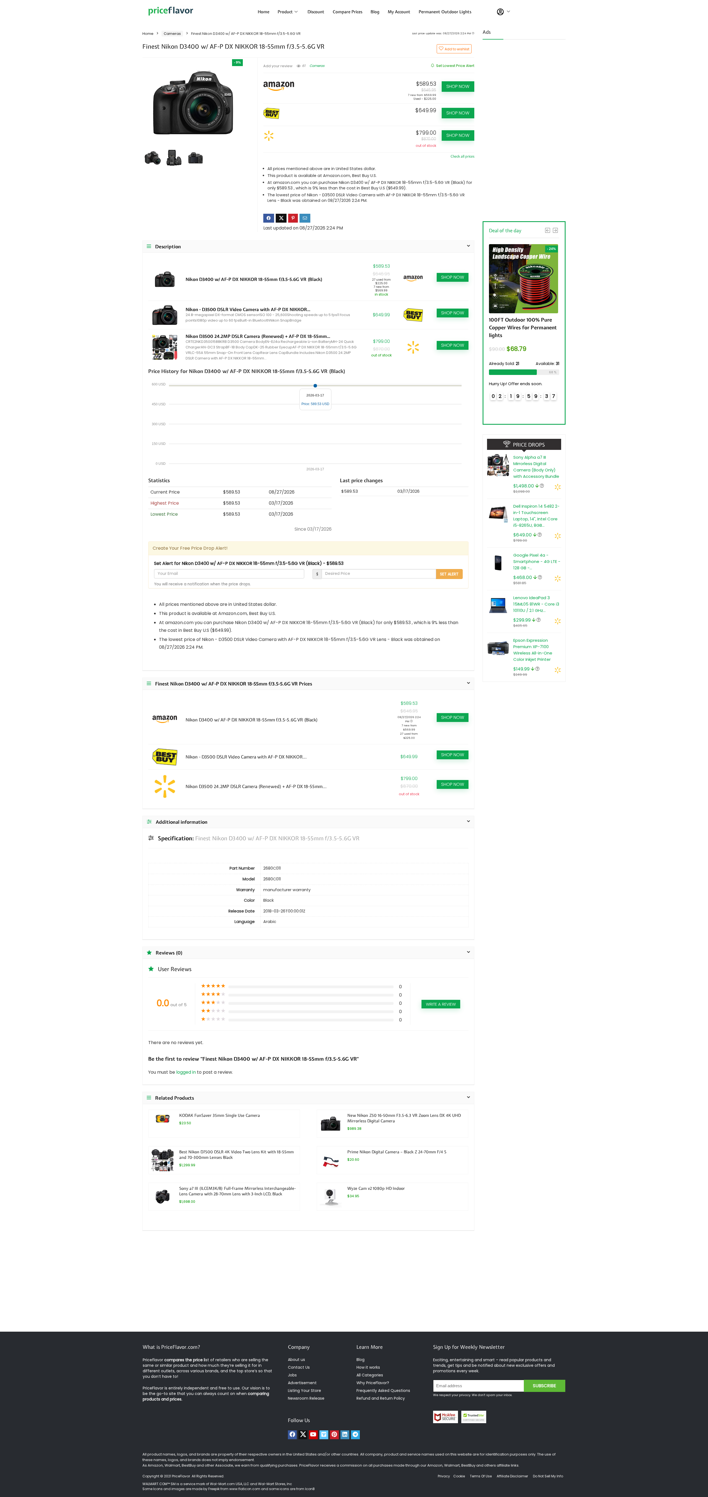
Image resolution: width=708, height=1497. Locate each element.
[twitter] (302, 1434)
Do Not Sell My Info (548, 1476)
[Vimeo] (323, 1434)
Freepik (214, 1488)
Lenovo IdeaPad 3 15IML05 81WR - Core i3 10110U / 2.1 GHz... (536, 604)
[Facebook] (292, 1434)
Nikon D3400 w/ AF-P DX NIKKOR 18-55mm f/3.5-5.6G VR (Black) (254, 279)
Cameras (172, 33)
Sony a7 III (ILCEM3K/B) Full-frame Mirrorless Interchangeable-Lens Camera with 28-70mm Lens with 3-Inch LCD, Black (237, 1191)
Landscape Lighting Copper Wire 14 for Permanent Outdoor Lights (521, 327)
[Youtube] (313, 1434)
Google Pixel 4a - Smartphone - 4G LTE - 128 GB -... (536, 561)
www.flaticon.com (244, 1488)
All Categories (369, 1375)
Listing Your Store (305, 1390)
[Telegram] (355, 1434)
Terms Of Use (481, 1476)
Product (285, 12)
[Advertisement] (524, 129)
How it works (368, 1367)
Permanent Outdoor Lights (445, 12)
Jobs (292, 1375)
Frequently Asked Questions (383, 1390)
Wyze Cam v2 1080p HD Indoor (376, 1188)
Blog (375, 12)
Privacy (444, 1476)
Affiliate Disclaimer (512, 1476)
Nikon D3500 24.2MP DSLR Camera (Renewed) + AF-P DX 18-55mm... (258, 336)
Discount (316, 12)
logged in (186, 1072)
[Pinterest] (334, 1434)
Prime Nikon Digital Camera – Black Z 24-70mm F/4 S (396, 1151)
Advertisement (302, 1383)
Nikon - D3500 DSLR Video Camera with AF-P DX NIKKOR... (248, 309)
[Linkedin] (344, 1434)
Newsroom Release (306, 1398)
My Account (399, 12)
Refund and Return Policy (380, 1398)
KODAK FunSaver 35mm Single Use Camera (219, 1115)
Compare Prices (347, 12)
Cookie (459, 1476)
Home (263, 12)
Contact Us (299, 1367)
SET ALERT (449, 574)
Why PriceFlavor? (372, 1383)
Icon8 (310, 1488)
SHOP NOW (457, 86)
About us (296, 1359)
